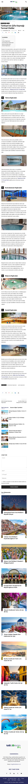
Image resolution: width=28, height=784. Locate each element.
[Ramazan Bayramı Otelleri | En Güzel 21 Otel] (4, 425)
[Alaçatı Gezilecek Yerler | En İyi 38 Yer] (14, 602)
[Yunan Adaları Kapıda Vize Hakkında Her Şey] (14, 626)
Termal (13, 21)
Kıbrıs (19, 778)
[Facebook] (2, 32)
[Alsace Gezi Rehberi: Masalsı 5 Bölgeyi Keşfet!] (14, 553)
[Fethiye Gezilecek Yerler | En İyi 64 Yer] (14, 724)
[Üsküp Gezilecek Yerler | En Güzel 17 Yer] (14, 699)
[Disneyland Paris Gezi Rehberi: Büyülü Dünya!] (14, 504)
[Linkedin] (15, 32)
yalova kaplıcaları (21, 385)
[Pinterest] (9, 32)
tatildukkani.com (6, 30)
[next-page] (4, 450)
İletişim (19, 780)
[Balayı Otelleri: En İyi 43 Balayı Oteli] (4, 419)
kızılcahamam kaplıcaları (12, 385)
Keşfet (9, 780)
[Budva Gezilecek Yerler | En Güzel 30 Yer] (14, 651)
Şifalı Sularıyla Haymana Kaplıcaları (6, 402)
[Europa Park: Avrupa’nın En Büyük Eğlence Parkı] (14, 577)
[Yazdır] (18, 32)
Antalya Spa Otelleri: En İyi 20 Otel (17, 443)
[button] (2, 2)
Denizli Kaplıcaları (6, 45)
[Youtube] (21, 773)
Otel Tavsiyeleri (3, 23)
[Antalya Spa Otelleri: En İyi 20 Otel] (4, 445)
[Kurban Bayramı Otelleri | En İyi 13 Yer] (4, 412)
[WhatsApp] (12, 32)
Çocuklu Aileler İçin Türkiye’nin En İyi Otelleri (21, 402)
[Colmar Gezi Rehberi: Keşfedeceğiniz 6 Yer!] (14, 529)
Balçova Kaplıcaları (6, 44)
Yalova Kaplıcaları (6, 41)
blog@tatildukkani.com (16, 764)
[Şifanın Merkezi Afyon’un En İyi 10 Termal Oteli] (4, 438)
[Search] (26, 2)
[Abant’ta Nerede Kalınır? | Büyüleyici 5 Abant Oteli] (4, 432)
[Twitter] (5, 32)
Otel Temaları (8, 21)
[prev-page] (2, 450)
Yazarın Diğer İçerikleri (16, 407)
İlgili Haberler (5, 407)
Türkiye (22, 778)
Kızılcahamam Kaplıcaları (8, 42)
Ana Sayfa (2, 21)
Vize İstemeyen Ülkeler (12, 778)
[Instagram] (10, 773)
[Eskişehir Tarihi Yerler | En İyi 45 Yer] (14, 675)
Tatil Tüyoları (13, 780)
